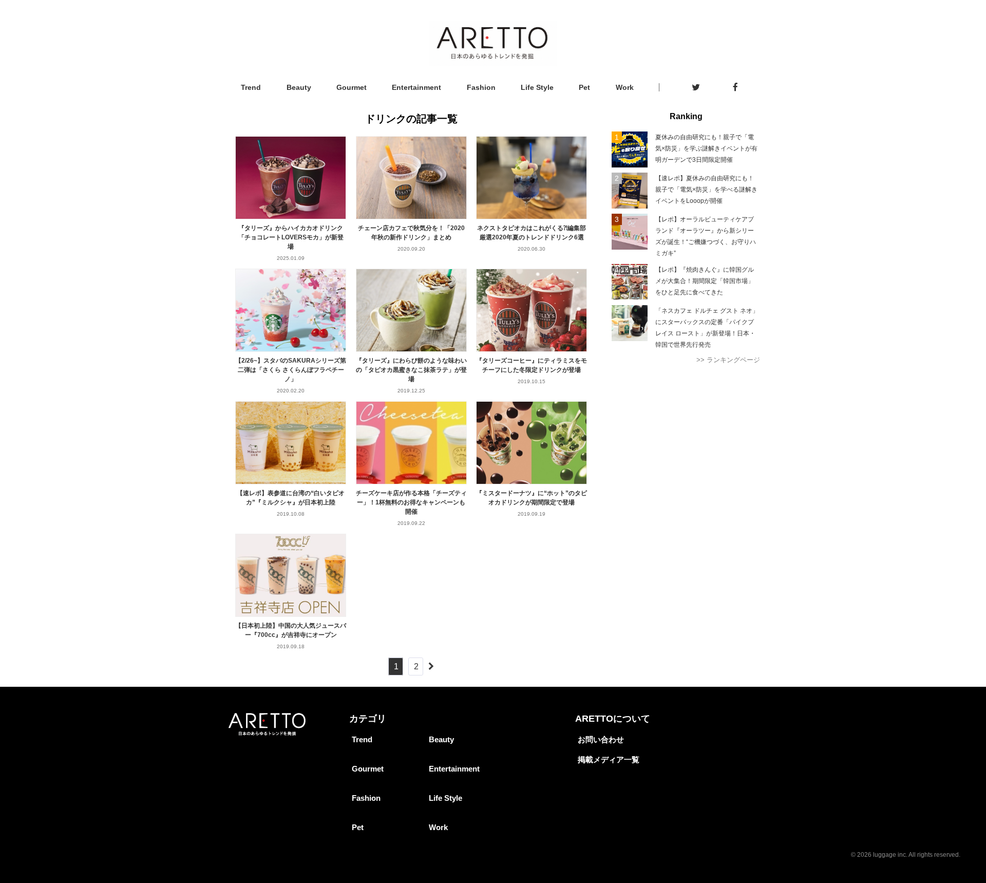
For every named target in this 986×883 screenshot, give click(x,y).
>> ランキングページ (728, 360)
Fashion (481, 87)
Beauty (299, 87)
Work (625, 87)
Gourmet (351, 87)
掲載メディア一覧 (608, 759)
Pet (584, 87)
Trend (251, 87)
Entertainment (416, 87)
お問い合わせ (601, 739)
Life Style (537, 87)
